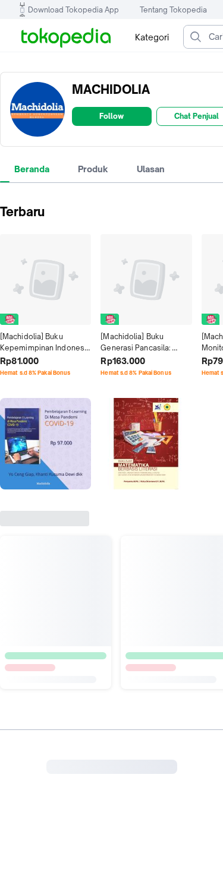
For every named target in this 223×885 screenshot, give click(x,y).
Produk (93, 169)
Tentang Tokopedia (173, 9)
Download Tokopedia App (73, 9)
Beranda (31, 169)
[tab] (32, 169)
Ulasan (151, 169)
